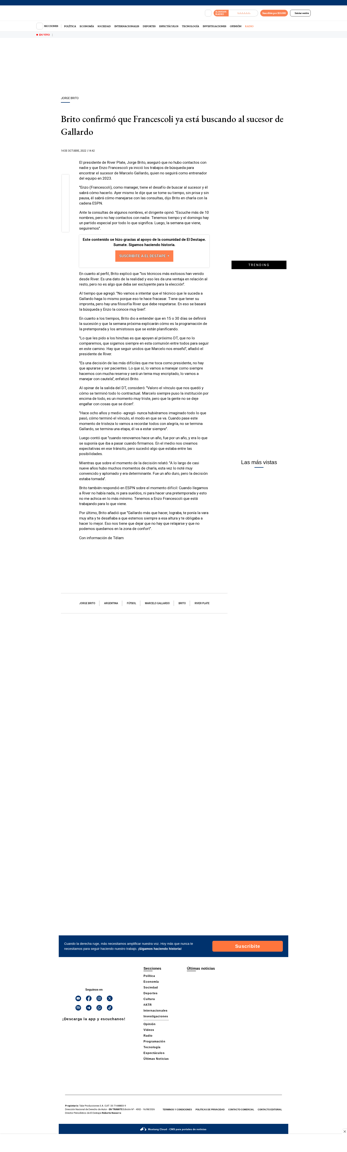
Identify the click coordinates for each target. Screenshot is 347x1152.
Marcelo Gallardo (157, 603)
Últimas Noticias (156, 1058)
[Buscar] (208, 13)
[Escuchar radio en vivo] (243, 13)
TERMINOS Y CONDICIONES (177, 1109)
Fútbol (131, 603)
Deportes (149, 26)
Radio (249, 26)
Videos (148, 1029)
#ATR (147, 1004)
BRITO (182, 603)
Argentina (111, 603)
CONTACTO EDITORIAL (270, 1109)
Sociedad (104, 26)
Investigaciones (214, 26)
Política (70, 26)
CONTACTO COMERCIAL (241, 1109)
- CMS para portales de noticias (177, 1129)
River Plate (202, 603)
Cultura (149, 999)
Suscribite (247, 946)
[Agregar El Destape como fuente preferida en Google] (208, 151)
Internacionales (126, 26)
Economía (87, 26)
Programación (154, 1041)
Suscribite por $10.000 (274, 13)
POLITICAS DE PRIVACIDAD (210, 1109)
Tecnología (190, 26)
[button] (65, 179)
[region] (173, 67)
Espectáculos (168, 26)
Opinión (235, 26)
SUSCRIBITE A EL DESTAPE (143, 256)
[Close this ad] (344, 1131)
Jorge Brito (87, 603)
